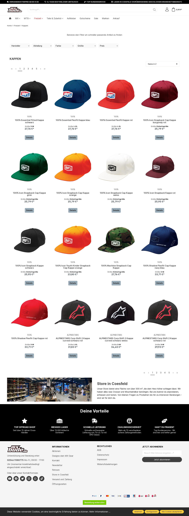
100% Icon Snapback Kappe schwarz (29, 267)
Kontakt (56, 460)
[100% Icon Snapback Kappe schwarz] (29, 240)
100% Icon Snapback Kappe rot (159, 193)
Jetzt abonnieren (162, 459)
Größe (81, 45)
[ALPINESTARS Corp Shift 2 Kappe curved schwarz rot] (73, 312)
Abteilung (37, 45)
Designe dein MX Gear (62, 456)
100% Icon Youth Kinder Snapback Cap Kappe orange (72, 267)
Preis (102, 45)
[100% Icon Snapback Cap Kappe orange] (73, 167)
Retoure (56, 470)
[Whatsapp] (35, 478)
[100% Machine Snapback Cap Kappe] (116, 240)
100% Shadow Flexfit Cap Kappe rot (29, 338)
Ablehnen (138, 512)
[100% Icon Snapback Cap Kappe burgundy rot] (159, 94)
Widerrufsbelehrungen (107, 464)
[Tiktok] (41, 478)
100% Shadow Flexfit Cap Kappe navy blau (159, 267)
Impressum (102, 459)
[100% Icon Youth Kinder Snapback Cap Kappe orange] (73, 240)
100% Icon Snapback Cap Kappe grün (29, 194)
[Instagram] (28, 478)
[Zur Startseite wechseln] (14, 9)
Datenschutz (103, 455)
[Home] (10, 18)
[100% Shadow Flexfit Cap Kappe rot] (29, 312)
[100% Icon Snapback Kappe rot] (159, 167)
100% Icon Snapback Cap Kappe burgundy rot (159, 121)
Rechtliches (104, 446)
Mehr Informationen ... (99, 511)
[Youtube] (9, 478)
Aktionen (56, 451)
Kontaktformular (30, 473)
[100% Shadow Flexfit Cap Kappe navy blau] (159, 240)
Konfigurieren (152, 512)
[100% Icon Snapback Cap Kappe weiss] (116, 167)
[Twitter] (22, 478)
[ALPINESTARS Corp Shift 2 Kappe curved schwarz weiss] (116, 312)
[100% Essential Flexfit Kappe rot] (116, 94)
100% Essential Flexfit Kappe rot (116, 120)
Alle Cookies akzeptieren (172, 512)
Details (29, 137)
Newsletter (57, 465)
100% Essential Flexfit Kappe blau (73, 120)
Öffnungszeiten (59, 484)
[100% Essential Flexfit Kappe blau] (73, 94)
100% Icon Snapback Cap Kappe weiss (116, 194)
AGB (99, 450)
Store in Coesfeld (112, 384)
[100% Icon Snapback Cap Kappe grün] (29, 167)
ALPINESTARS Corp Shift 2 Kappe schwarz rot (160, 339)
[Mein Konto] (167, 10)
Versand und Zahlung (62, 479)
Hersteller (15, 45)
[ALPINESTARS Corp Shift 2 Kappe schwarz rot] (159, 312)
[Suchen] (154, 9)
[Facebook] (16, 478)
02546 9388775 (15, 460)
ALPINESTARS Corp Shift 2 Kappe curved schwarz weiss (116, 339)
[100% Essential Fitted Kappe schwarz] (29, 94)
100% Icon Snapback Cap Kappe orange (72, 194)
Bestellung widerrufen (94, 502)
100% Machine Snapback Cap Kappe (116, 267)
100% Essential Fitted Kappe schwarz (29, 121)
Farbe (58, 45)
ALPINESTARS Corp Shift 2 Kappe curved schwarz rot (73, 339)
